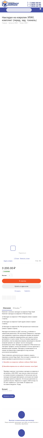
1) (19, 362)
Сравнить (27, 291)
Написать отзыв (25, 258)
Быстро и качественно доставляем (21, 420)
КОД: (36, 261)
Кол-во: (4, 275)
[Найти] (30, 10)
